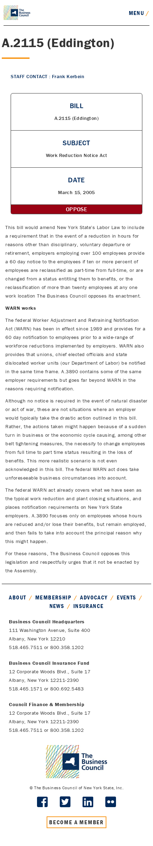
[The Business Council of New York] (17, 12)
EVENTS (126, 597)
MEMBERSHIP (53, 597)
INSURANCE (88, 605)
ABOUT (17, 597)
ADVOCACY (93, 597)
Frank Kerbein (68, 76)
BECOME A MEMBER (76, 822)
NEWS (56, 605)
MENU (139, 12)
